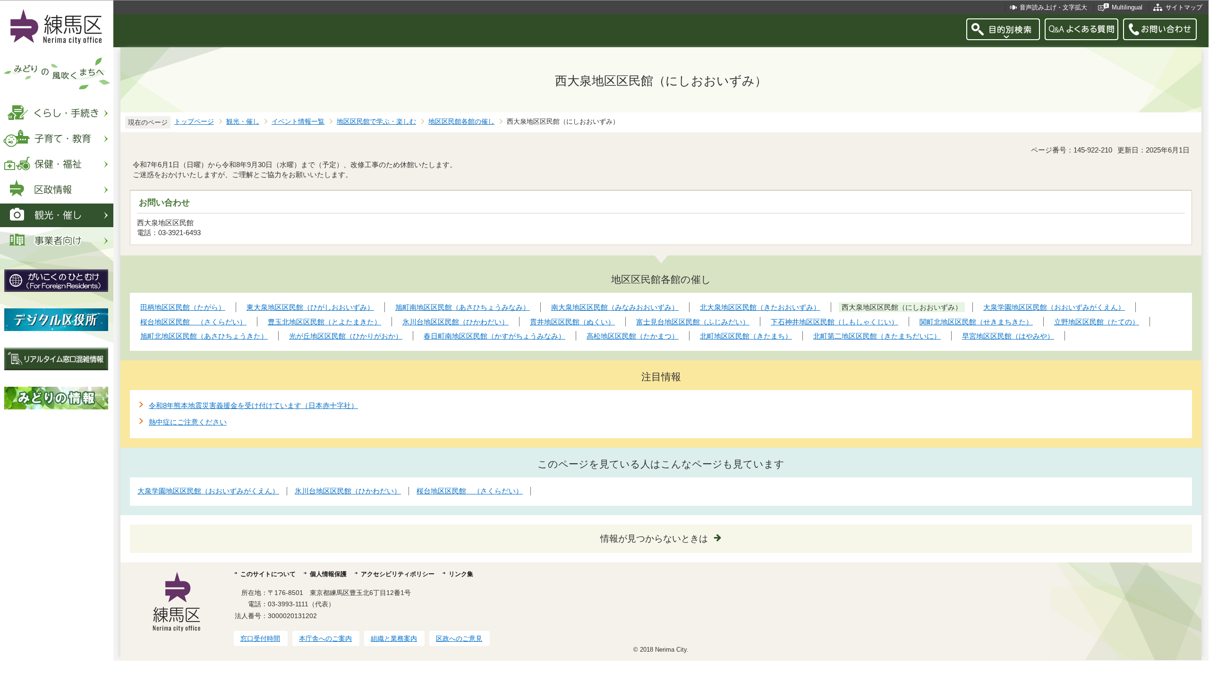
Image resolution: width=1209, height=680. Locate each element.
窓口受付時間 (260, 638)
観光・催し (242, 121)
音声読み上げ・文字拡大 (1053, 7)
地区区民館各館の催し (461, 121)
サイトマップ (1184, 7)
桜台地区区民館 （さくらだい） (470, 491)
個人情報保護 (328, 574)
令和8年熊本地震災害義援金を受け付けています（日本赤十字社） (253, 405)
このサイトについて (268, 574)
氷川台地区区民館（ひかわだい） (348, 491)
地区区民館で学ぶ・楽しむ (376, 121)
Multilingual (1127, 7)
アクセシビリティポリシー (397, 574)
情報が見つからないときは (654, 539)
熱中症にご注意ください (188, 422)
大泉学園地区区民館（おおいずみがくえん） (208, 491)
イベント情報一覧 (298, 121)
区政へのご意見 (459, 638)
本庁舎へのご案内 (325, 638)
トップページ (194, 121)
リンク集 (461, 574)
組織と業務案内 (394, 638)
